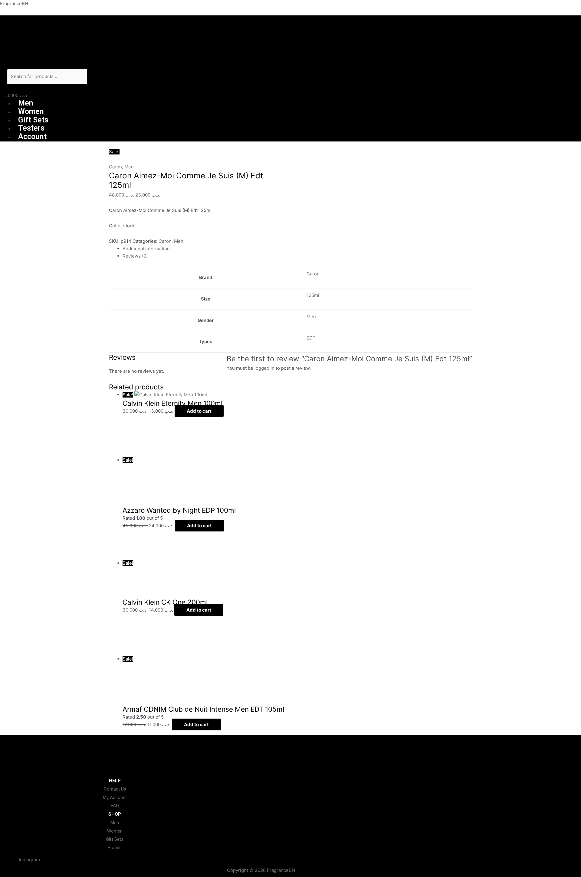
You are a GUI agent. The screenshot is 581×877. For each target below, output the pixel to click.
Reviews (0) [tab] (135, 256)
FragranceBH (14, 3)
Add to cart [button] (199, 411)
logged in (264, 368)
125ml (313, 295)
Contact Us (115, 789)
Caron (115, 167)
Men (25, 103)
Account (32, 136)
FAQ (115, 805)
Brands (115, 847)
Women (31, 111)
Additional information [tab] (146, 249)
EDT (311, 338)
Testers (31, 128)
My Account (115, 797)
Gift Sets (33, 119)
